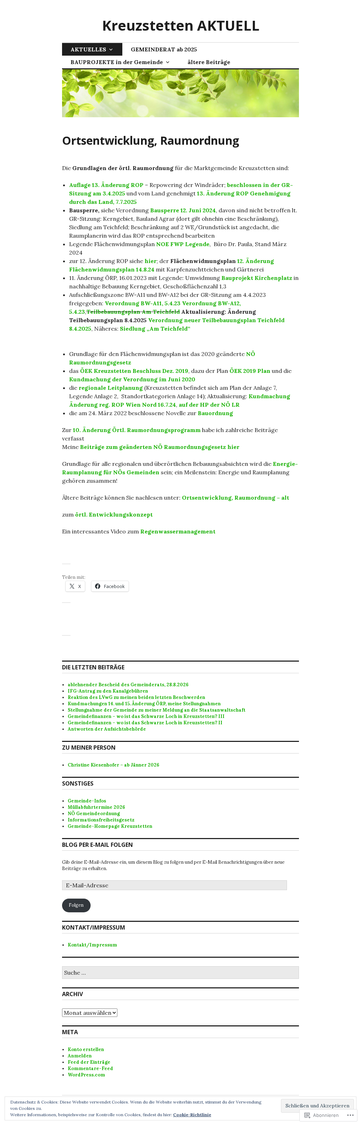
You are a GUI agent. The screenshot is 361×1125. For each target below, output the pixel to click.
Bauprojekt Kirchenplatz (256, 277)
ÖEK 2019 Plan (250, 370)
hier (150, 260)
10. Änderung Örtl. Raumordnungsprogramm (137, 429)
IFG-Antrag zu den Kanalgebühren (108, 691)
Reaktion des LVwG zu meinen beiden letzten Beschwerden (136, 697)
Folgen (76, 905)
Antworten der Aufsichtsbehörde (107, 729)
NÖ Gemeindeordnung (94, 814)
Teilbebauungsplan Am (118, 311)
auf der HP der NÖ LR (209, 404)
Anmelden (80, 1056)
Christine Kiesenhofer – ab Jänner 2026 (113, 765)
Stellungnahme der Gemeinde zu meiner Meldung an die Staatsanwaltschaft (156, 710)
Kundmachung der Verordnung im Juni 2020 (132, 379)
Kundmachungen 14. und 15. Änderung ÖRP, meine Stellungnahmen (144, 704)
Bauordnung (215, 413)
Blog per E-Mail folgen (97, 845)
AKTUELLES (88, 49)
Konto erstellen (86, 1049)
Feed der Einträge (89, 1062)
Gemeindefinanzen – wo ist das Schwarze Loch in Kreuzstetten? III (146, 716)
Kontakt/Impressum (92, 945)
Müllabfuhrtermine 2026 (96, 807)
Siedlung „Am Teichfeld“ (155, 328)
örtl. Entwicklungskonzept (114, 514)
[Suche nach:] (180, 973)
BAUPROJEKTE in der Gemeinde (117, 61)
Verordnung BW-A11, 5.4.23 (142, 303)
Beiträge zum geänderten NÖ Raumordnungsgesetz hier (159, 446)
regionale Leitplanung (111, 387)
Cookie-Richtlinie (192, 1114)
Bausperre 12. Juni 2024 (183, 210)
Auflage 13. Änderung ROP (106, 184)
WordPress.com (86, 1075)
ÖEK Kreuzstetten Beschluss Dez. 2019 (134, 370)
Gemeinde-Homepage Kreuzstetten (110, 826)
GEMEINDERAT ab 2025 (164, 49)
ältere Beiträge (209, 61)
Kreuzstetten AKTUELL (180, 25)
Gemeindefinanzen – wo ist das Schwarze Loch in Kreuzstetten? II (145, 723)
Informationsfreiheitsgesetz (101, 820)
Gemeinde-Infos (87, 801)
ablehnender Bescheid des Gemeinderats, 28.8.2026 (128, 685)
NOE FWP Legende (182, 244)
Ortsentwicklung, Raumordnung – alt (235, 497)
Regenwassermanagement (178, 531)
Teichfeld (165, 311)
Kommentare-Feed (90, 1068)
